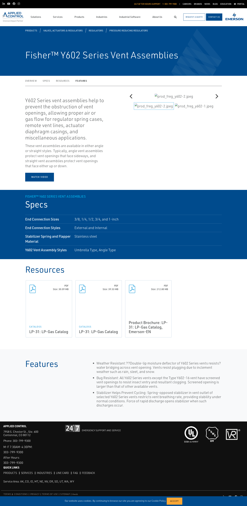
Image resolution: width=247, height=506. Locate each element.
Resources (62, 80)
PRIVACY (34, 494)
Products (31, 30)
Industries (44, 473)
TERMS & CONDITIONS (16, 494)
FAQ (75, 473)
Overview (31, 80)
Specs (46, 80)
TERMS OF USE (50, 494)
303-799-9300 (22, 440)
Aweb (75, 494)
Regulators (96, 30)
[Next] (216, 96)
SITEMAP (65, 494)
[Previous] (131, 96)
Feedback (88, 473)
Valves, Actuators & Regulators (63, 30)
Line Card (62, 473)
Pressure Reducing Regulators (128, 30)
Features (81, 80)
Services (27, 473)
